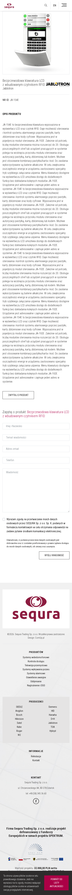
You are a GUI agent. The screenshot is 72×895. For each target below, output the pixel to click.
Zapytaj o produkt (18, 395)
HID (52, 711)
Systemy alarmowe (36, 673)
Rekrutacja (36, 756)
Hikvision (19, 719)
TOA (53, 727)
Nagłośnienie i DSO (36, 685)
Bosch (19, 715)
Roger (19, 731)
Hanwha (53, 715)
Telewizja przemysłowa (36, 665)
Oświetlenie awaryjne (36, 677)
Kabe (19, 727)
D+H (53, 719)
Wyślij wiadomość (54, 555)
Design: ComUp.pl (36, 637)
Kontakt (36, 760)
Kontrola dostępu (36, 661)
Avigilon (19, 711)
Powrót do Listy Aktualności (56, 883)
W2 (19, 735)
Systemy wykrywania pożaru (36, 669)
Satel (19, 723)
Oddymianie (36, 681)
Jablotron (8, 88)
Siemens (53, 706)
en (54, 5)
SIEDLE (19, 706)
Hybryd (53, 731)
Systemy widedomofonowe (36, 657)
